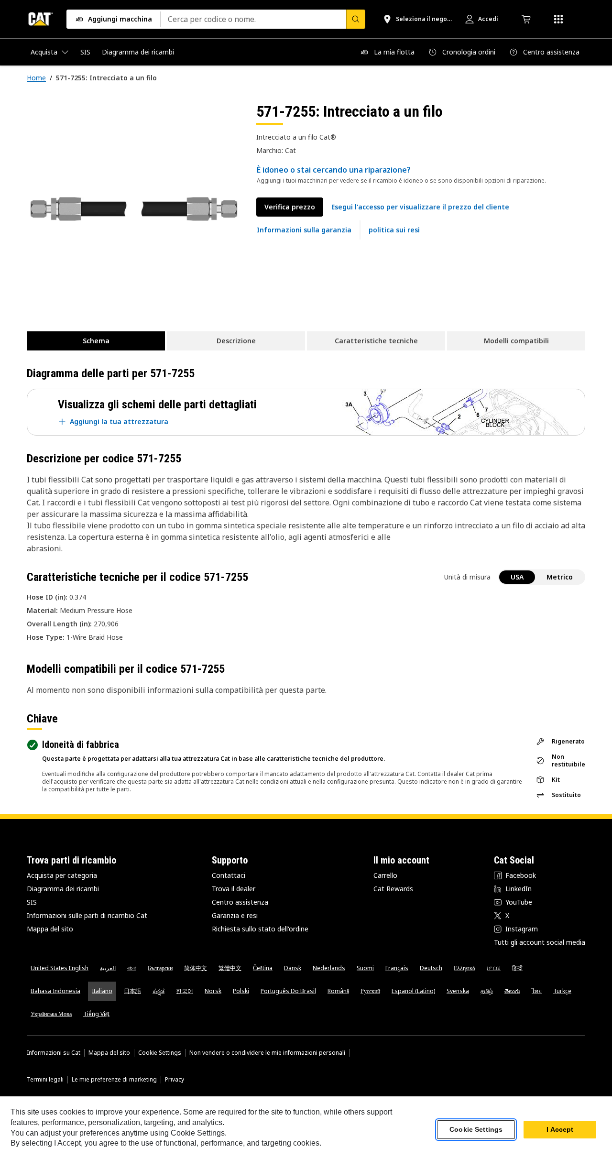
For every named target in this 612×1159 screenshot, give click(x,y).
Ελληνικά (464, 968)
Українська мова (51, 1014)
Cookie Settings (159, 1053)
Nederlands (329, 968)
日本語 (132, 991)
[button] (420, 207)
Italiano (102, 991)
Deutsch (431, 968)
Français (396, 968)
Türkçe (562, 991)
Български (160, 968)
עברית (494, 968)
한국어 (184, 991)
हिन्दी (517, 968)
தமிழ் (487, 991)
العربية (108, 968)
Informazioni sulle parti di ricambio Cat (87, 915)
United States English (59, 968)
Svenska (458, 991)
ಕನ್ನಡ (158, 991)
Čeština (263, 968)
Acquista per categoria (62, 875)
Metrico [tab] (559, 576)
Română (338, 991)
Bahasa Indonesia (55, 991)
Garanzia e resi (235, 915)
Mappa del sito (50, 928)
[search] (355, 19)
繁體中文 (230, 968)
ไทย (537, 991)
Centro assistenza (240, 902)
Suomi (365, 968)
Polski (241, 991)
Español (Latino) (413, 991)
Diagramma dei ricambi (63, 888)
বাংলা (131, 968)
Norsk (213, 991)
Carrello (385, 875)
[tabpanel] (134, 209)
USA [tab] (517, 576)
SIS (32, 902)
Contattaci (228, 875)
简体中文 (195, 968)
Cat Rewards (393, 888)
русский (370, 991)
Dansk (292, 968)
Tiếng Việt (96, 1014)
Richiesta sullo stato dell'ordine (260, 928)
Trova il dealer (233, 888)
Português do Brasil (288, 991)
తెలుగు (512, 991)
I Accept (559, 1130)
